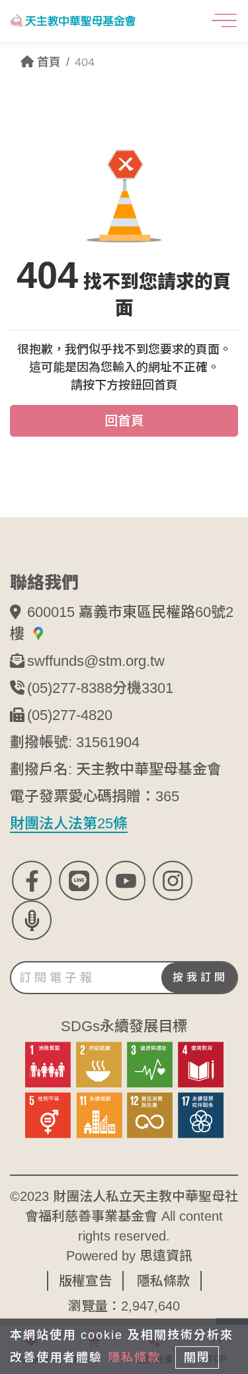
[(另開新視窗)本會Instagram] (172, 880)
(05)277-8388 (69, 688)
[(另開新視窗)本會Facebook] (32, 880)
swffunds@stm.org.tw (96, 661)
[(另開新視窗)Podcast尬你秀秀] (32, 920)
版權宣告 (85, 1281)
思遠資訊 (166, 1255)
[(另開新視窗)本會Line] (79, 880)
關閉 (197, 1357)
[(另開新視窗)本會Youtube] (125, 880)
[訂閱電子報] (124, 977)
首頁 (47, 62)
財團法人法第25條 (69, 823)
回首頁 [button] (124, 421)
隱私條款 (163, 1281)
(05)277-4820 (69, 715)
